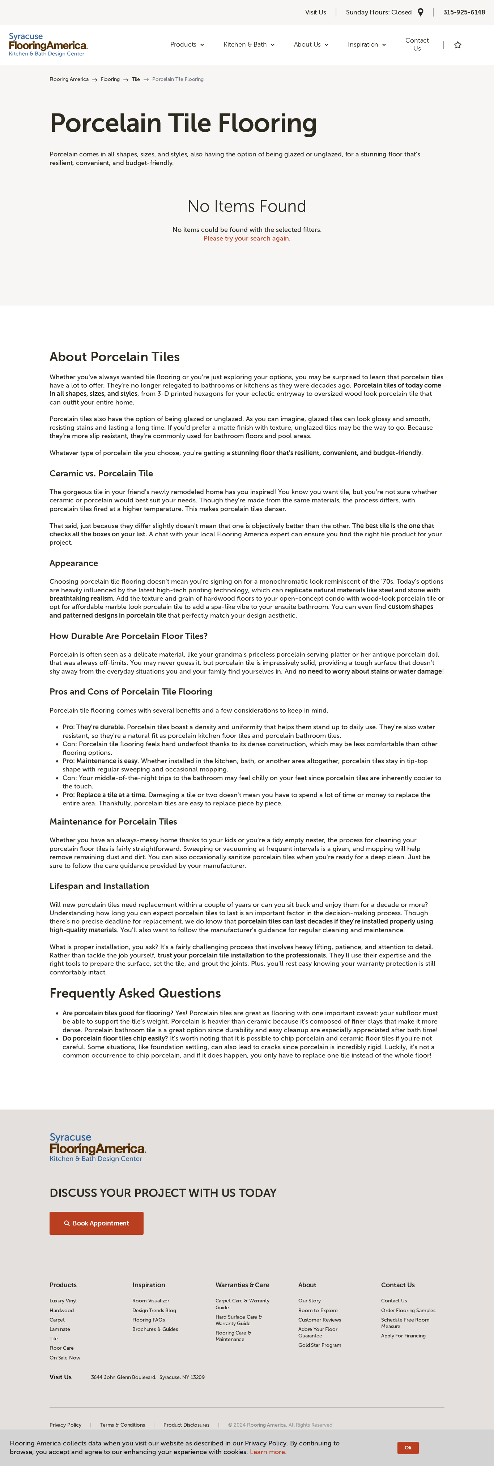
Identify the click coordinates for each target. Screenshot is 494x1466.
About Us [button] (307, 44)
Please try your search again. (247, 238)
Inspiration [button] (363, 44)
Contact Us (417, 44)
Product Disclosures (186, 1425)
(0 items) (478, 44)
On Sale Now (65, 1358)
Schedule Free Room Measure (405, 1323)
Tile (136, 79)
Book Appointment (101, 1223)
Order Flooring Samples (408, 1310)
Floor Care (62, 1348)
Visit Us (315, 12)
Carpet (57, 1320)
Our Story (309, 1301)
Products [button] (183, 44)
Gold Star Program (319, 1345)
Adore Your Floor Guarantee (317, 1332)
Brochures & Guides (155, 1329)
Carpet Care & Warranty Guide (242, 1304)
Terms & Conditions (122, 1425)
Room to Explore (318, 1310)
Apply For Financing (403, 1336)
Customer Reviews (319, 1320)
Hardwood (62, 1310)
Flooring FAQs (148, 1320)
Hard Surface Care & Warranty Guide (239, 1320)
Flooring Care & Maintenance (233, 1336)
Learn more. (268, 1452)
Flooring (110, 79)
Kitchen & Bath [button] (245, 44)
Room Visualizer (150, 1301)
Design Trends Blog (154, 1310)
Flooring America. (267, 1425)
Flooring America (69, 79)
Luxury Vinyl (63, 1301)
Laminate (60, 1329)
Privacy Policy (65, 1425)
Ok (408, 1448)
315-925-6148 (464, 12)
